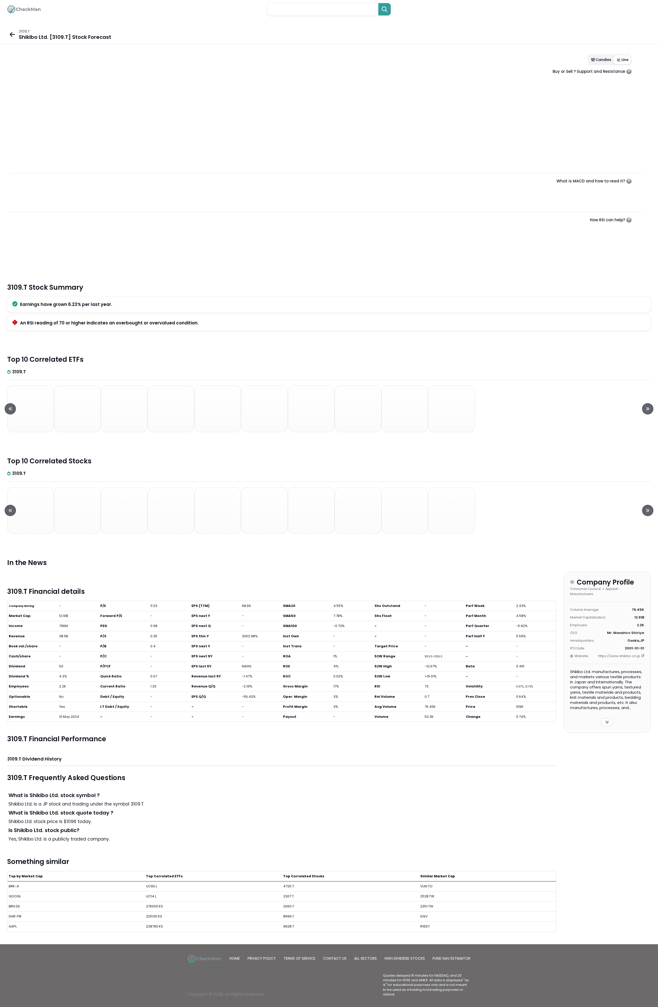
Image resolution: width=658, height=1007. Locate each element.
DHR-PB (15, 916)
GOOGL (15, 896)
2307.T (288, 896)
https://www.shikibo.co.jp (619, 655)
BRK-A (14, 886)
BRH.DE (14, 906)
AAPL (13, 926)
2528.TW (427, 896)
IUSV (424, 916)
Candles (603, 59)
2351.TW (426, 906)
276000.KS (154, 906)
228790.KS (154, 926)
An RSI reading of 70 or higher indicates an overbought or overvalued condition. (109, 323)
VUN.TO (426, 886)
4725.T (288, 886)
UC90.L (151, 886)
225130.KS (154, 916)
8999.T (288, 916)
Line (625, 59)
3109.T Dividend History (34, 759)
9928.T (288, 926)
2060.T (288, 906)
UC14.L (151, 896)
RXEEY (425, 926)
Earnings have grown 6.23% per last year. (66, 304)
